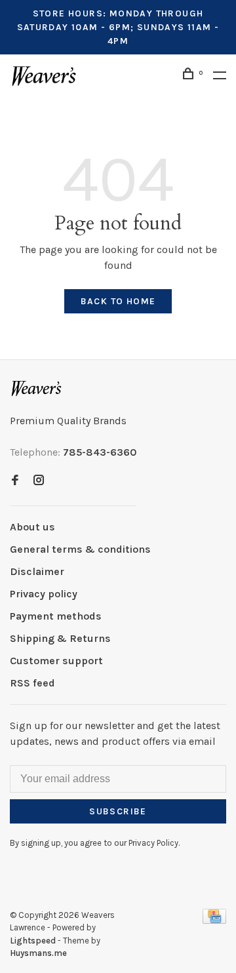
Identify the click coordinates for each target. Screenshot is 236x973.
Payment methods (56, 616)
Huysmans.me (38, 953)
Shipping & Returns (60, 638)
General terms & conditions (80, 549)
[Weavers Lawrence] (37, 388)
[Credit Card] (214, 920)
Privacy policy (43, 593)
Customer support (56, 660)
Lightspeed (33, 940)
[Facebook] (15, 481)
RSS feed (32, 683)
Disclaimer (37, 571)
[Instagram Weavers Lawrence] (38, 481)
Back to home (118, 301)
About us (32, 527)
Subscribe (118, 811)
